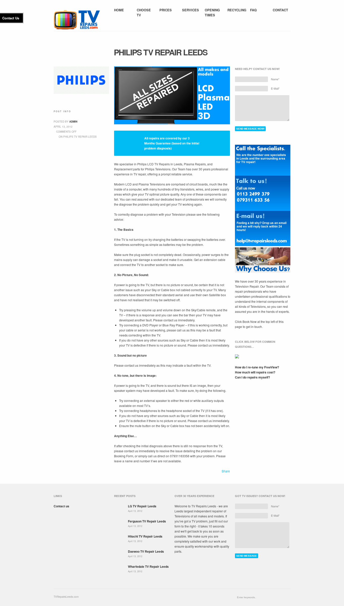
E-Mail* (275, 88)
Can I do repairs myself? (252, 377)
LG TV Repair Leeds (142, 506)
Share (226, 471)
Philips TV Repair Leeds (160, 52)
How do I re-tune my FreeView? (257, 367)
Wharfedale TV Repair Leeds (148, 566)
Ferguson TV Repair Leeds (147, 521)
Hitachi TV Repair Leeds (145, 536)
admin (73, 121)
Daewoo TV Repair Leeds (146, 551)
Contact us (61, 506)
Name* (275, 79)
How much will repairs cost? (255, 372)
